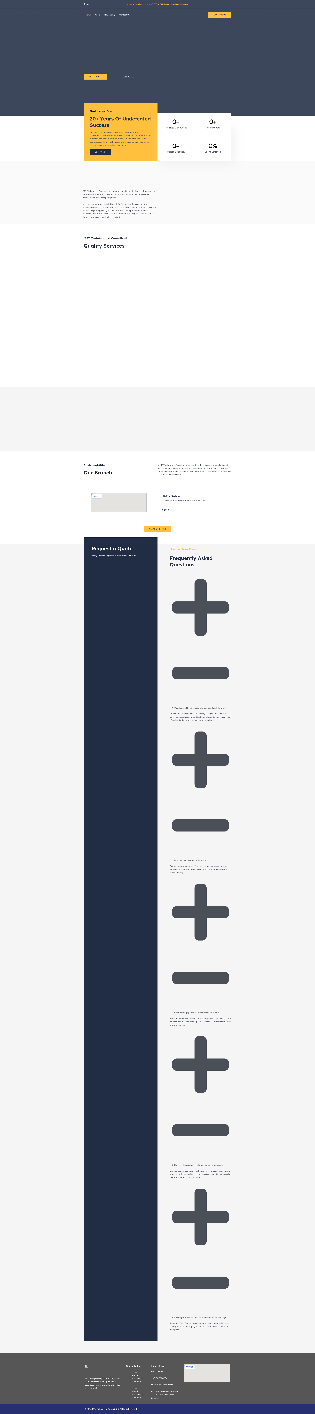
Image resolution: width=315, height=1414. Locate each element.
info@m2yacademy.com (162, 1384)
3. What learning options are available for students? (195, 1012)
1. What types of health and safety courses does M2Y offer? (199, 708)
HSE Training (109, 15)
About (98, 15)
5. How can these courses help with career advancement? (198, 1165)
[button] (219, 15)
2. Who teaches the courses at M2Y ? (189, 860)
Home (88, 15)
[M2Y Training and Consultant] (86, 4)
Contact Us (124, 15)
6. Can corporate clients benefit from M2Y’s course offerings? (199, 1317)
